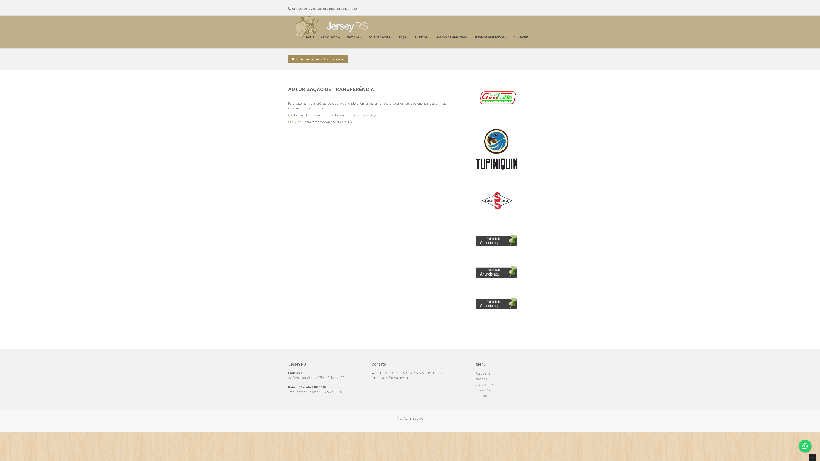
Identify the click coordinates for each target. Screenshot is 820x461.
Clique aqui (296, 122)
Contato (481, 396)
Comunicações (309, 59)
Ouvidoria (521, 37)
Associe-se (483, 373)
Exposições (484, 390)
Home (310, 37)
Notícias (481, 379)
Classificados (485, 385)
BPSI (410, 423)
